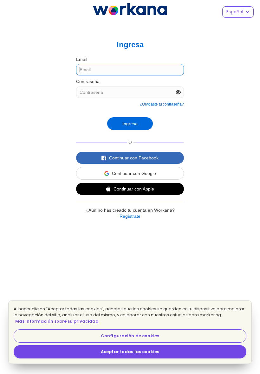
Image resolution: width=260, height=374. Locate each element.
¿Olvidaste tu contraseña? (162, 104)
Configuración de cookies (130, 336)
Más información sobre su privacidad (57, 321)
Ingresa (130, 123)
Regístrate (130, 216)
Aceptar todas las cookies (130, 352)
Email (81, 59)
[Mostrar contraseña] (178, 92)
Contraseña (88, 81)
